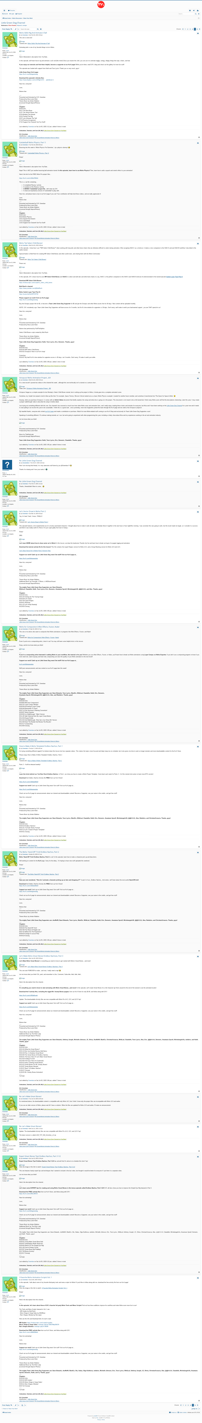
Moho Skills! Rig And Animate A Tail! (33, 33)
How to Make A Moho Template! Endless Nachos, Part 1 (41, 746)
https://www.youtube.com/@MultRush (30, 288)
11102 (7, 50)
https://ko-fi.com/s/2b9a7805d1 (28, 178)
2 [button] (187, 29)
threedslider (5, 470)
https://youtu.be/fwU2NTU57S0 (28, 294)
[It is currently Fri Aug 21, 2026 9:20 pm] (198, 18)
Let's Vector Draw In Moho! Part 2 (32, 511)
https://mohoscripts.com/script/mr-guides (39, 1322)
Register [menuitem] (198, 10)
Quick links (5, 10)
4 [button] (192, 29)
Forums (12, 10)
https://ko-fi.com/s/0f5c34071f (28, 1193)
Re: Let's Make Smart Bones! (30, 1096)
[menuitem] (190, 10)
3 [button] (190, 29)
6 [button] (197, 29)
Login (12, 14)
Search (6, 14)
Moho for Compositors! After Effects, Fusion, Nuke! (39, 627)
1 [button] (185, 29)
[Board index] (101, 4)
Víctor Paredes (12, 25)
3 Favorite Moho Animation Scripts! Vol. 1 (35, 1277)
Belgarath (19, 25)
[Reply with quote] (198, 33)
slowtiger (24, 25)
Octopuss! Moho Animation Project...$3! (35, 378)
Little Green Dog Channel (13, 22)
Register (19, 14)
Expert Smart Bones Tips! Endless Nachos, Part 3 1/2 (40, 1156)
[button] (183, 29)
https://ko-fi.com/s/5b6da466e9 (28, 886)
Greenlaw (5, 48)
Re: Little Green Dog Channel (30, 461)
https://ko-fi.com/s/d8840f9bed (28, 1332)
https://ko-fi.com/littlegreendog (28, 74)
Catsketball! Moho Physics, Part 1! (32, 142)
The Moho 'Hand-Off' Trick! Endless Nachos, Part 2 (39, 852)
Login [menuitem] (194, 10)
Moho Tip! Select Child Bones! (31, 243)
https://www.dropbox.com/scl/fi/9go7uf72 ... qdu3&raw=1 (36, 80)
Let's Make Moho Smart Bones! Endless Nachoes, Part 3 (41, 956)
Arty (97, 1417)
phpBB (95, 1415)
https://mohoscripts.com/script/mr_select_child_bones (35, 282)
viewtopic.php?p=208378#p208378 (48, 1324)
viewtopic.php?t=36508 (41, 1326)
